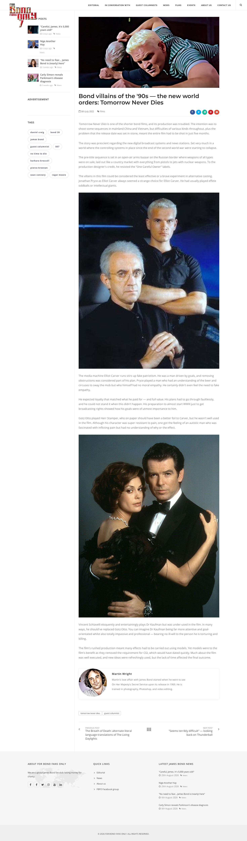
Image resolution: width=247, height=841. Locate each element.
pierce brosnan (39, 167)
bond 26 (55, 132)
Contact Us (224, 5)
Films (178, 5)
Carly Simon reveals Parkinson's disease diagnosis (51, 78)
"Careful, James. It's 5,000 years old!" (54, 28)
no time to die (38, 153)
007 (57, 146)
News (166, 5)
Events (191, 5)
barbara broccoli (39, 160)
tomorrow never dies (90, 713)
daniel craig (37, 132)
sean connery (38, 174)
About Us (206, 5)
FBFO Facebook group (108, 789)
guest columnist (111, 713)
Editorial (93, 5)
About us (101, 783)
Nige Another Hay (47, 43)
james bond (37, 139)
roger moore (59, 174)
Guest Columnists (146, 5)
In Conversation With (117, 5)
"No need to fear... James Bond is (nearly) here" (54, 61)
